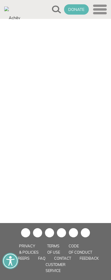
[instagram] (61, 232)
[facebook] (25, 232)
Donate (76, 9)
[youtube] (49, 232)
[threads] (85, 232)
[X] (37, 232)
